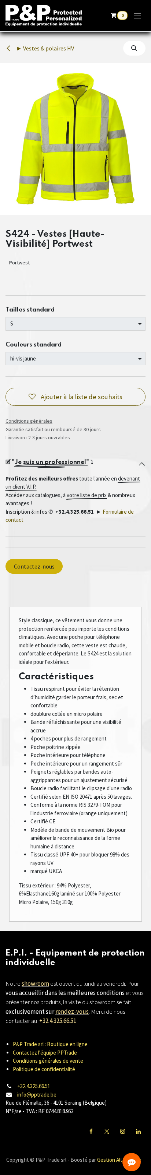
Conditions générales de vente (48, 1060)
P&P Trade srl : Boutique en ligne (50, 1044)
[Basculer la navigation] (137, 15)
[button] (134, 48)
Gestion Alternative (119, 1159)
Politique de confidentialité (44, 1069)
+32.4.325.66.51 (33, 1086)
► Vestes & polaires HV (44, 48)
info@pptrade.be (36, 1094)
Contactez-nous (34, 566)
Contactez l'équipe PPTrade (45, 1052)
